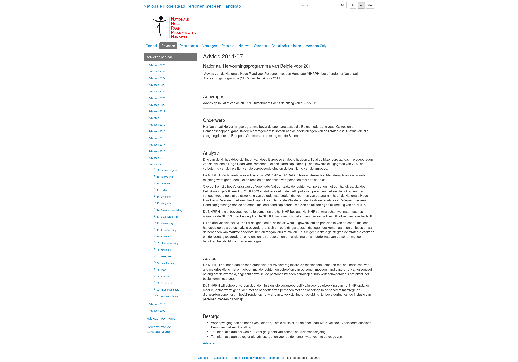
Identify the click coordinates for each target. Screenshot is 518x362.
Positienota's (188, 45)
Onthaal (151, 45)
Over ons (260, 45)
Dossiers (227, 45)
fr (353, 5)
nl (361, 5)
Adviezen (168, 45)
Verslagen (209, 45)
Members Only (316, 45)
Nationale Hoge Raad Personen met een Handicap (192, 6)
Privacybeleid (219, 358)
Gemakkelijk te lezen (286, 45)
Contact (203, 358)
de (370, 5)
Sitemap (273, 358)
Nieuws (244, 45)
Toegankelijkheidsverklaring (248, 358)
